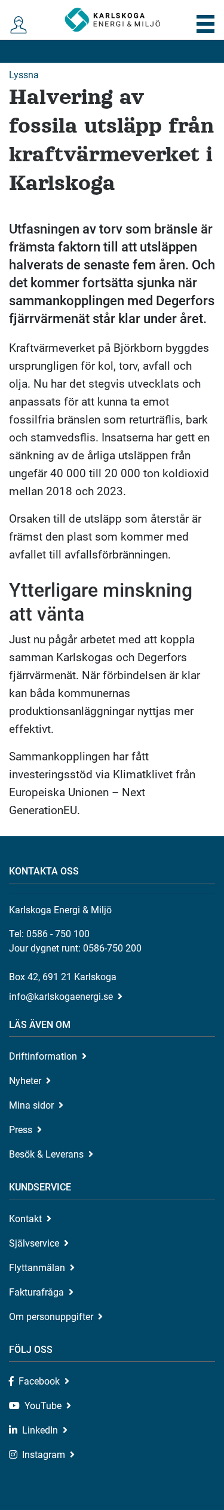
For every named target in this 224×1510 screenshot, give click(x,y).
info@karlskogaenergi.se (61, 996)
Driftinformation (43, 1056)
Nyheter (25, 1081)
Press (20, 1129)
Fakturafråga (36, 1292)
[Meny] (206, 24)
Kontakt (25, 1218)
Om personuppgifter (51, 1316)
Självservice (34, 1243)
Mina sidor (31, 1105)
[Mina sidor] (19, 25)
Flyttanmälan (37, 1267)
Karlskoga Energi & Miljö (112, 19)
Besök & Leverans (46, 1154)
